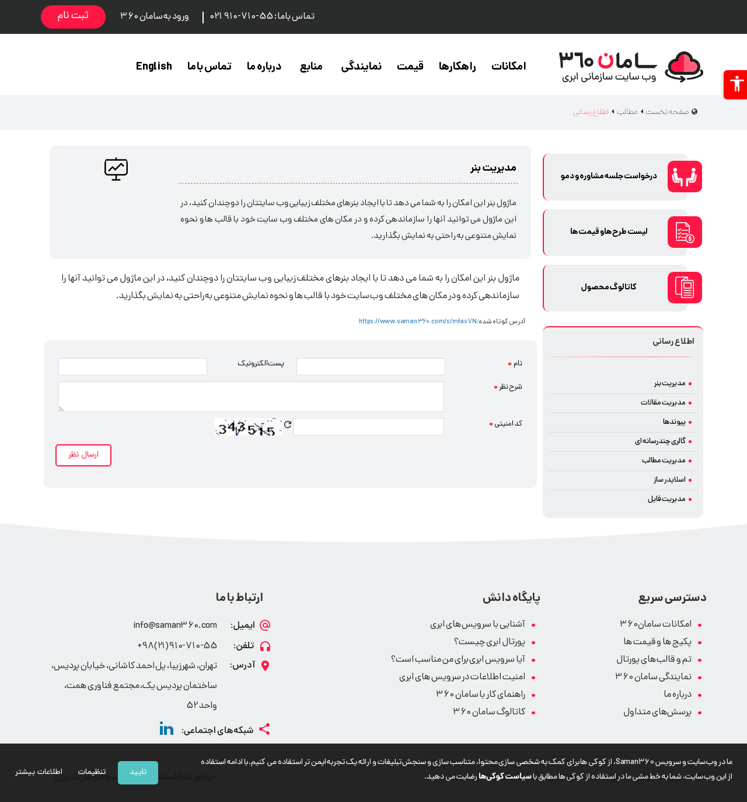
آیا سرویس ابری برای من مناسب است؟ (458, 660)
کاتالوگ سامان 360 (489, 713)
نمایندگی (361, 67)
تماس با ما (209, 67)
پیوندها (674, 422)
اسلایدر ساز (670, 480)
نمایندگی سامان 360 (653, 678)
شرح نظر (508, 387)
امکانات (508, 67)
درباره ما (264, 67)
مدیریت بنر (670, 383)
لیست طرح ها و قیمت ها (609, 232)
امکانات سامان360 (656, 625)
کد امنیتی (505, 424)
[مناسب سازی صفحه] (735, 84)
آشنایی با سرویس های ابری (477, 625)
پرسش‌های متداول (657, 713)
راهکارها (457, 67)
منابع (311, 67)
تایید (138, 772)
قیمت (410, 67)
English (154, 67)
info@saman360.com (175, 626)
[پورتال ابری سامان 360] (631, 67)
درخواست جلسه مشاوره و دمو (609, 177)
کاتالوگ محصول (609, 288)
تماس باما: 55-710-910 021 (262, 17)
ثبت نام (73, 16)
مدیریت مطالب (664, 460)
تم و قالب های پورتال (654, 660)
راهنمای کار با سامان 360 (480, 695)
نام (515, 364)
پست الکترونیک (261, 363)
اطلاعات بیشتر (38, 772)
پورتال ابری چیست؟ (489, 642)
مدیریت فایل (667, 499)
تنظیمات (92, 772)
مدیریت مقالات (663, 403)
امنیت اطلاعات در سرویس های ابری (462, 678)
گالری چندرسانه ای (660, 441)
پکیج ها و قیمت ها (657, 642)
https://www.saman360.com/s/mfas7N (417, 322)
